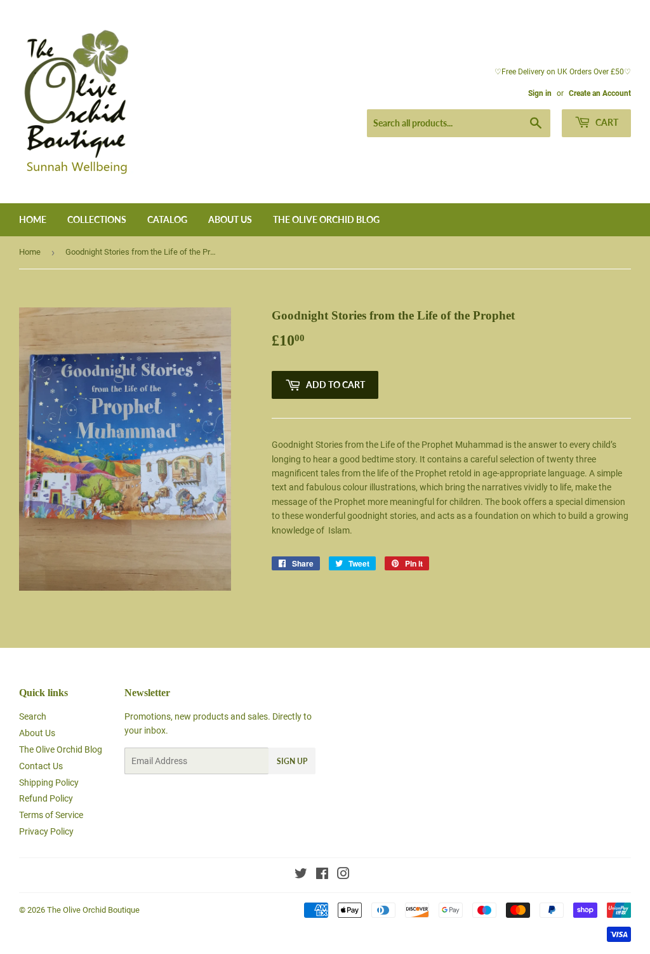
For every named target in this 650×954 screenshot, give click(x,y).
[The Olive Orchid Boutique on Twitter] (301, 875)
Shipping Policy (49, 782)
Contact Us (41, 766)
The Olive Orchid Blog (326, 219)
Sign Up (292, 761)
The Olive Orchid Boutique (93, 910)
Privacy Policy (46, 831)
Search (32, 716)
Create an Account (600, 93)
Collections (96, 219)
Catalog (167, 219)
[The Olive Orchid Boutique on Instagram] (343, 875)
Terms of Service (51, 815)
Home (32, 219)
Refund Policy (46, 798)
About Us (230, 219)
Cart (606, 122)
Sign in (540, 93)
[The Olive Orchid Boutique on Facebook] (322, 875)
